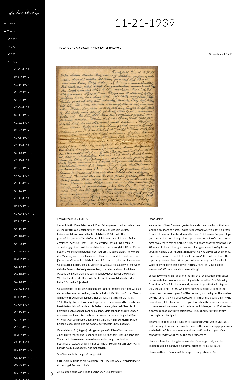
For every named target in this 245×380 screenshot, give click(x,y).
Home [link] (11, 23)
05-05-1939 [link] (21, 206)
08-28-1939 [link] (21, 372)
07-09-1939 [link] (21, 304)
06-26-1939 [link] (21, 289)
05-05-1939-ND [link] (24, 213)
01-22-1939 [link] (21, 92)
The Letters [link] (14, 31)
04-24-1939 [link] (21, 198)
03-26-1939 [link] (21, 168)
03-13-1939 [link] (21, 145)
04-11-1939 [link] (21, 183)
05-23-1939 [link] (21, 243)
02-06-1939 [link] (21, 107)
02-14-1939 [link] (21, 114)
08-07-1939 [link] (21, 334)
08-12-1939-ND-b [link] (25, 357)
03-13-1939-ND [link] (24, 152)
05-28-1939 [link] (21, 251)
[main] (145, 22)
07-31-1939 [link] (21, 327)
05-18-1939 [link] (21, 236)
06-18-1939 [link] (21, 274)
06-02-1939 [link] (21, 259)
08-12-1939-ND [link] (24, 350)
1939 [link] (14, 61)
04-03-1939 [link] (21, 175)
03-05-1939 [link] (21, 137)
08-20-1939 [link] (21, 365)
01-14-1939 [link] (21, 84)
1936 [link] (14, 39)
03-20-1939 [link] (21, 160)
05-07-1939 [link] (21, 221)
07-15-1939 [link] (21, 312)
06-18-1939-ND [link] (24, 281)
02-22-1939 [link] (21, 122)
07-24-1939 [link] (21, 319)
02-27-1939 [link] (21, 130)
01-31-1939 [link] (21, 99)
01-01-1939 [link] (21, 69)
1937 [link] (14, 46)
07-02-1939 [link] (21, 297)
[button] (240, 5)
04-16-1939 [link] (21, 190)
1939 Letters (82, 47)
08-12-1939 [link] (21, 342)
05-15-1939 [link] (21, 228)
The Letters (64, 47)
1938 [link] (14, 54)
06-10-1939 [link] (21, 266)
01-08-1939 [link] (21, 77)
